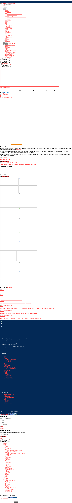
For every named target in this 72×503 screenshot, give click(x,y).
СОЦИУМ (6, 24)
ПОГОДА (6, 21)
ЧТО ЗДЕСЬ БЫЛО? (8, 57)
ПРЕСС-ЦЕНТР (5, 43)
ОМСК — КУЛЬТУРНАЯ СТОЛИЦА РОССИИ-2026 (16, 18)
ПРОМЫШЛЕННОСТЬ (9, 29)
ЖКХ (6, 32)
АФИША (6, 46)
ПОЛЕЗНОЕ (7, 54)
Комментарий (3, 174)
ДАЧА (6, 48)
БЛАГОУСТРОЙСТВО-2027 (12, 15)
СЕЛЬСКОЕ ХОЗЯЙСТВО (9, 30)
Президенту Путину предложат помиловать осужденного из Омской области (18, 313)
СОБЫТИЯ (7, 23)
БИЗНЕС (6, 31)
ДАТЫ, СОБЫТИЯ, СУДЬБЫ (10, 50)
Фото (4, 40)
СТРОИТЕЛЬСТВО (8, 35)
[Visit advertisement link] (29, 77)
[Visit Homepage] (3, 3)
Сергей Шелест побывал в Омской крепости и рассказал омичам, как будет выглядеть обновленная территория (27, 308)
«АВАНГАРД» (9, 25)
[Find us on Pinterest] (0, 8)
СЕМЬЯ (6, 36)
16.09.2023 (2, 93)
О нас (4, 1)
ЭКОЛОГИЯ (7, 39)
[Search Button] (0, 57)
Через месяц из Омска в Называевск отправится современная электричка (18, 164)
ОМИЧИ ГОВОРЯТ (8, 56)
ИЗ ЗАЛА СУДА (8, 21)
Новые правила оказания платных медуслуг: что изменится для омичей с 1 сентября (20, 318)
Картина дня (5, 7)
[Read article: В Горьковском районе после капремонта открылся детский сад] (36, 300)
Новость (5, 157)
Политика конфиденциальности (9, 3)
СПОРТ (6, 25)
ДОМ (6, 40)
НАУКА (6, 35)
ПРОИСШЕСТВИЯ (8, 19)
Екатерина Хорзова (5, 92)
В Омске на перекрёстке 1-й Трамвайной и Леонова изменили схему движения (19, 298)
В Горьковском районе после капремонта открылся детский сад (15, 303)
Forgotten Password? (4, 428)
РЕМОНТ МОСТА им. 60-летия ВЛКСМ (14, 14)
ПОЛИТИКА (7, 11)
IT (4, 355)
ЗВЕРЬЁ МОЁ (7, 49)
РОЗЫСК (8, 20)
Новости (4, 8)
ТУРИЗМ (6, 50)
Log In (1, 438)
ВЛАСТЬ (6, 10)
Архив (4, 5)
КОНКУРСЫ (7, 51)
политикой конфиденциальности (6, 501)
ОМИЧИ (6, 53)
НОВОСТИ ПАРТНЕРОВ (9, 53)
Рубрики (4, 10)
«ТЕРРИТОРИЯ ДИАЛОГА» (10, 43)
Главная (2, 87)
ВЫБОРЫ (9, 12)
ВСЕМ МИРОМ (7, 47)
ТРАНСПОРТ (7, 41)
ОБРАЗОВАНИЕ (8, 32)
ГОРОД (6, 14)
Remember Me (4, 424)
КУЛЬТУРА (7, 17)
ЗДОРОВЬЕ (7, 33)
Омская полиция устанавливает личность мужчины (12, 292)
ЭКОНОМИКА (7, 28)
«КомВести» (18, 149)
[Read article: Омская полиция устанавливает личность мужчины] (36, 289)
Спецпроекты (5, 42)
